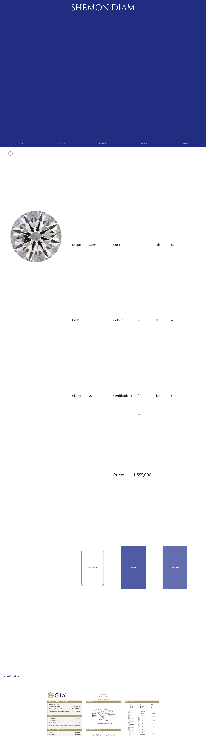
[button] (133, 567)
